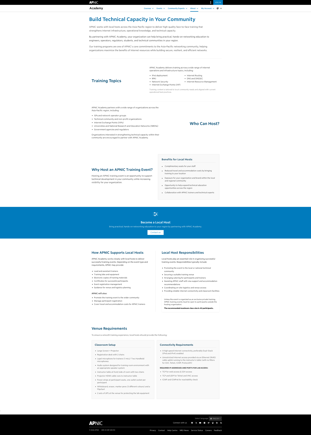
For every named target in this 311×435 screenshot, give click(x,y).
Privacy (153, 430)
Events (159, 8)
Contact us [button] (156, 232)
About (193, 8)
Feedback (218, 430)
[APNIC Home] (98, 423)
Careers (208, 430)
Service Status (197, 430)
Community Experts (176, 8)
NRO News (184, 430)
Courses (147, 8)
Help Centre (172, 430)
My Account (206, 8)
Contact (161, 430)
